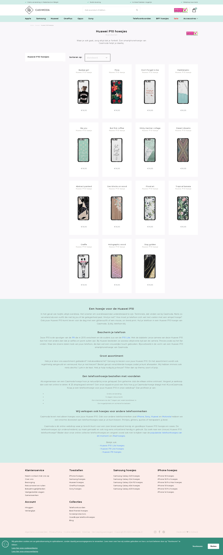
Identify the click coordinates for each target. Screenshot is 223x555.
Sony (91, 18)
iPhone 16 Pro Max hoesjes (170, 482)
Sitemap (86, 532)
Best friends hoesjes (78, 511)
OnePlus (68, 18)
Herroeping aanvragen (102, 532)
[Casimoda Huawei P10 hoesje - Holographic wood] (117, 266)
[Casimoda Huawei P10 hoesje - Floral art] (150, 208)
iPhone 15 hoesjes (166, 486)
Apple (28, 18)
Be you (84, 128)
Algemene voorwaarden (36, 532)
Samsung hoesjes (77, 479)
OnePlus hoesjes (77, 486)
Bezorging (30, 482)
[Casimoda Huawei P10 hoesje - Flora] (117, 92)
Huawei (54, 18)
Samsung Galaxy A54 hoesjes (126, 486)
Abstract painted (84, 186)
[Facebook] (159, 532)
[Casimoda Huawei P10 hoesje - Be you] (84, 150)
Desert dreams (183, 128)
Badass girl (84, 70)
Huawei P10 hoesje (84, 72)
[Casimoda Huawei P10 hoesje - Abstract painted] (84, 208)
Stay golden (150, 244)
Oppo (80, 18)
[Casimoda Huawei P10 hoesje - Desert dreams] (183, 150)
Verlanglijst (30, 511)
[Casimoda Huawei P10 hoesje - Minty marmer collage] (150, 150)
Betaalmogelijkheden (35, 489)
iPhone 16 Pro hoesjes (168, 479)
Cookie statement (72, 532)
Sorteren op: (75, 57)
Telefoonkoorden (142, 18)
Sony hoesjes (75, 489)
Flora (117, 70)
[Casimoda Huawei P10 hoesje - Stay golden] (150, 266)
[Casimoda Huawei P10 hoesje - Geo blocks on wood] (117, 208)
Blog (71, 520)
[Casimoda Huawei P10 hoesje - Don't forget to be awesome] (150, 92)
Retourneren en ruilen (35, 486)
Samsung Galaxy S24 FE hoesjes (128, 482)
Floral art (150, 186)
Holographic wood (117, 244)
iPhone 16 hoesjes (166, 476)
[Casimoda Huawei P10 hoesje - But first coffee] (117, 150)
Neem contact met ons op (37, 476)
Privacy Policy (55, 532)
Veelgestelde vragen (34, 492)
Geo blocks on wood (117, 186)
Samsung (41, 18)
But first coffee (117, 128)
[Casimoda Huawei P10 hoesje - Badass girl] (84, 92)
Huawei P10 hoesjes (38, 57)
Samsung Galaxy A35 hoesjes (126, 489)
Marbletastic (183, 70)
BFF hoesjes (162, 18)
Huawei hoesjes (76, 482)
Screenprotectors (77, 514)
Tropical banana (183, 186)
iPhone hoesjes (76, 476)
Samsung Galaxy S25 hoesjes (126, 476)
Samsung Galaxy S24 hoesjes (126, 479)
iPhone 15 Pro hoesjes (168, 489)
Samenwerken (32, 495)
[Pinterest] (163, 532)
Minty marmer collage (150, 128)
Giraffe (84, 244)
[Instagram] (155, 532)
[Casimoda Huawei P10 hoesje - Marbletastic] (183, 92)
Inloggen (29, 507)
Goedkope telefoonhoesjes (82, 517)
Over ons (29, 479)
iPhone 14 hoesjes (166, 492)
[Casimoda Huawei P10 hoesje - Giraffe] (84, 266)
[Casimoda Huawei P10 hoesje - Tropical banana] (183, 208)
